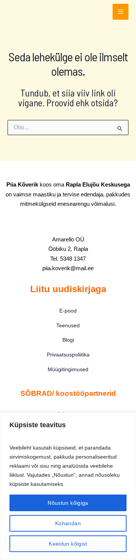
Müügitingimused (68, 369)
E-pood (68, 311)
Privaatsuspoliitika (68, 355)
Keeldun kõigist (68, 544)
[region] (68, 486)
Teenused (68, 325)
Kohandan (68, 523)
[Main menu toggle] (120, 12)
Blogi (68, 340)
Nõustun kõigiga (68, 503)
